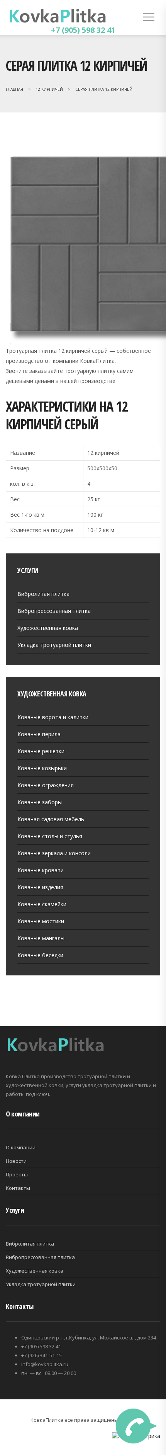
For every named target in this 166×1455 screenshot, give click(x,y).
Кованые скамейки (41, 904)
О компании (21, 1147)
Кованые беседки (40, 955)
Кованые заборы (39, 802)
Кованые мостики (40, 921)
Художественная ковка (47, 627)
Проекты (17, 1174)
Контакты (18, 1187)
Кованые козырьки (42, 768)
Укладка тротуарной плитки (54, 644)
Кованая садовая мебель (50, 819)
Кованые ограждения (45, 785)
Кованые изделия (40, 887)
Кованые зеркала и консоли (54, 853)
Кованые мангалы (40, 938)
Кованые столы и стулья (49, 836)
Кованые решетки (40, 751)
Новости (16, 1160)
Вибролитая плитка (43, 593)
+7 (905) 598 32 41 (83, 30)
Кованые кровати (40, 870)
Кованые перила (39, 734)
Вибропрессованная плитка (54, 610)
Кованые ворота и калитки (52, 717)
